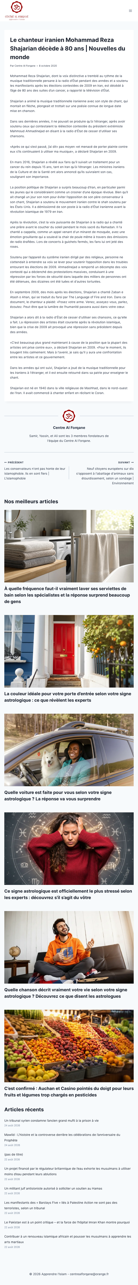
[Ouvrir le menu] (130, 10)
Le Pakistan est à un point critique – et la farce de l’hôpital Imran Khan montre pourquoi (67, 1222)
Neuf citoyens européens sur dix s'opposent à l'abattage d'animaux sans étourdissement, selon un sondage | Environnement (105, 473)
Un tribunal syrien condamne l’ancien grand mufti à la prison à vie (51, 1120)
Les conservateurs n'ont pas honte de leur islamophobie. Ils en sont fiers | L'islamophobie (34, 470)
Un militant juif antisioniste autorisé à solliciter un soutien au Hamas (53, 1188)
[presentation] (69, 546)
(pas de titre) (13, 1154)
